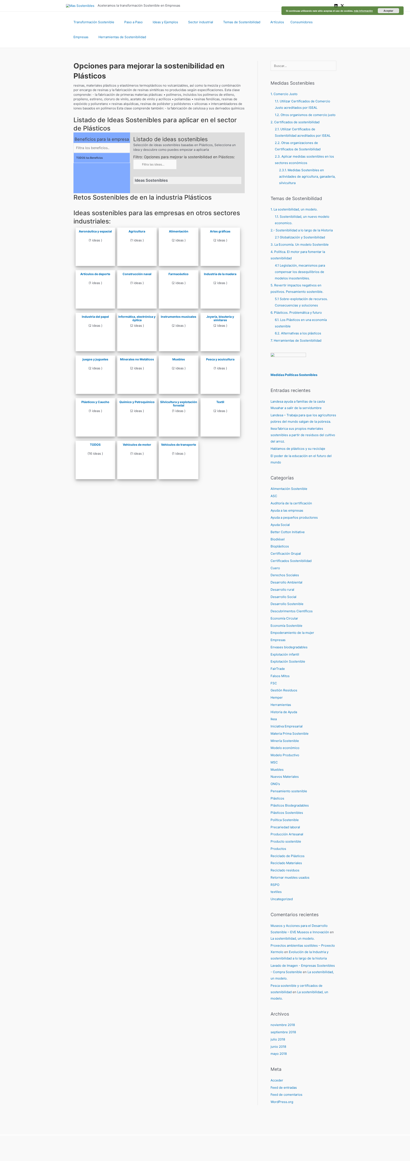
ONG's (275, 784)
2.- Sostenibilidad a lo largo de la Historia (302, 230)
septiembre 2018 (283, 1032)
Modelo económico (285, 748)
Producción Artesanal (287, 834)
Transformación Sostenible (93, 22)
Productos (278, 849)
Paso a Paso (133, 22)
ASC (274, 496)
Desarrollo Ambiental (286, 582)
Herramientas (281, 705)
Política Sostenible (285, 820)
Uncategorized (282, 899)
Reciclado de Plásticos (288, 856)
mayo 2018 (279, 1054)
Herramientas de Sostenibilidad (122, 37)
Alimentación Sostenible (289, 489)
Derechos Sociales (285, 575)
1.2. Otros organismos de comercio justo (305, 115)
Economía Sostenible (286, 626)
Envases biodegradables (289, 647)
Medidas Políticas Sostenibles (294, 375)
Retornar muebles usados (290, 877)
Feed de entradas (284, 1088)
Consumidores (301, 22)
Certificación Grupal (286, 553)
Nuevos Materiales (285, 777)
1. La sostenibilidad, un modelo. (294, 209)
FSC (274, 683)
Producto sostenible (286, 841)
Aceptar (388, 11)
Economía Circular (284, 618)
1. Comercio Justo (284, 94)
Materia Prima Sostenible (290, 733)
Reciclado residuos (285, 870)
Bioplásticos (280, 546)
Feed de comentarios (286, 1095)
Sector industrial (200, 22)
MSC (274, 762)
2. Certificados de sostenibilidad (295, 122)
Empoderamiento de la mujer (292, 633)
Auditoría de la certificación (291, 503)
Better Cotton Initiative (288, 532)
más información (363, 10)
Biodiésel (278, 539)
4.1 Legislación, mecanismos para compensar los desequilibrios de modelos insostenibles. (300, 271)
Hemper (277, 697)
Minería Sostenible (285, 741)
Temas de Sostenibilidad (241, 22)
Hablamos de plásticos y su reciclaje (298, 449)
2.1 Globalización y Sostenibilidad (300, 237)
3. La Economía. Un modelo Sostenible (300, 244)
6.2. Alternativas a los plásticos (298, 333)
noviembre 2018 (283, 1025)
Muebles (277, 770)
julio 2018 (278, 1039)
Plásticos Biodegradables (290, 805)
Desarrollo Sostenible (287, 604)
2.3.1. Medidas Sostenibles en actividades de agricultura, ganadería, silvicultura (307, 176)
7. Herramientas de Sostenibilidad (296, 340)
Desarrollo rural (282, 590)
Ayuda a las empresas (287, 510)
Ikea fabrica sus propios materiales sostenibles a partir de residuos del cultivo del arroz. (303, 435)
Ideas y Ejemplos (165, 22)
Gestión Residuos (284, 690)
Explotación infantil (285, 654)
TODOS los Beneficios (89, 157)
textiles (276, 892)
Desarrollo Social (283, 597)
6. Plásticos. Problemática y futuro (296, 313)
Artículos (277, 22)
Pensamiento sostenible (289, 791)
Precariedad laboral (285, 827)
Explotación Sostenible (288, 661)
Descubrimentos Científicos (292, 611)
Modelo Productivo (285, 755)
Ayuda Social (280, 525)
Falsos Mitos (280, 676)
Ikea (274, 719)
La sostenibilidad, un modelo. (293, 938)
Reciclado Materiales (286, 863)
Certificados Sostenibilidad (291, 561)
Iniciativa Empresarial (287, 726)
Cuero (275, 568)
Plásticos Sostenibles (287, 813)
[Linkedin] (336, 6)
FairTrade (278, 669)
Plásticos (277, 798)
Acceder (277, 1080)
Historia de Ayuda (284, 712)
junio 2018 (278, 1047)
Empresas (80, 37)
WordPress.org (282, 1102)
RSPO (275, 885)
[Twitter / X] (342, 6)
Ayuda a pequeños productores (294, 517)
